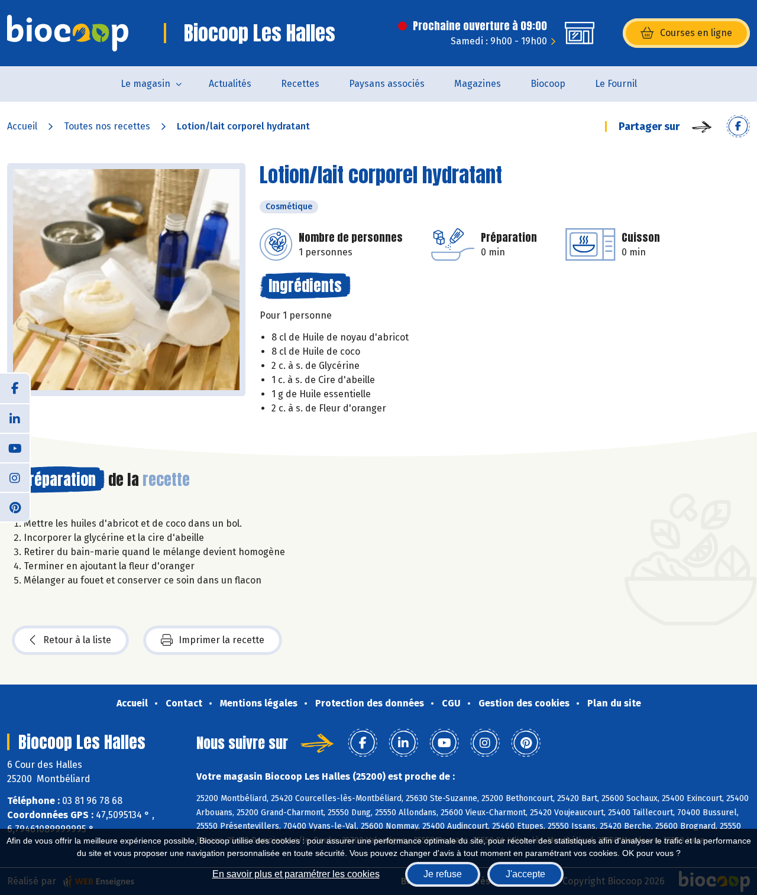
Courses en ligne (696, 32)
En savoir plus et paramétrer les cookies (296, 874)
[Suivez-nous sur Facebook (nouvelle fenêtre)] (15, 388)
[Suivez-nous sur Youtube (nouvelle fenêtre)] (15, 447)
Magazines (477, 83)
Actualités (230, 83)
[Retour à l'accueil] (67, 33)
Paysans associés (387, 83)
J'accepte (525, 874)
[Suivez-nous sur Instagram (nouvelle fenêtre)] (15, 477)
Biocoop (547, 83)
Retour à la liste (77, 640)
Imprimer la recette (221, 640)
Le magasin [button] (145, 83)
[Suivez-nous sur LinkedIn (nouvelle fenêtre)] (15, 418)
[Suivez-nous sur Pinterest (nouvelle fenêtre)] (15, 506)
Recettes (300, 83)
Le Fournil (616, 83)
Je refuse (442, 874)
